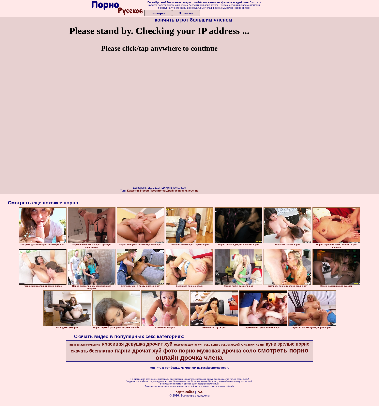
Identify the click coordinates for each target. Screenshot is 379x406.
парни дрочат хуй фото (146, 351)
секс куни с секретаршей (222, 344)
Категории (158, 13)
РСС (200, 392)
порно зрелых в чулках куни (84, 345)
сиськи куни (252, 344)
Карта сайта (184, 392)
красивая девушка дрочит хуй (137, 344)
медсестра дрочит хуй (188, 344)
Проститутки (158, 190)
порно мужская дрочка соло (217, 351)
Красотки (133, 190)
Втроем (144, 190)
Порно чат (186, 13)
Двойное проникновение (182, 190)
